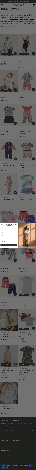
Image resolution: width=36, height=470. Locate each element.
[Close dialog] (35, 223)
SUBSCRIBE (9, 245)
